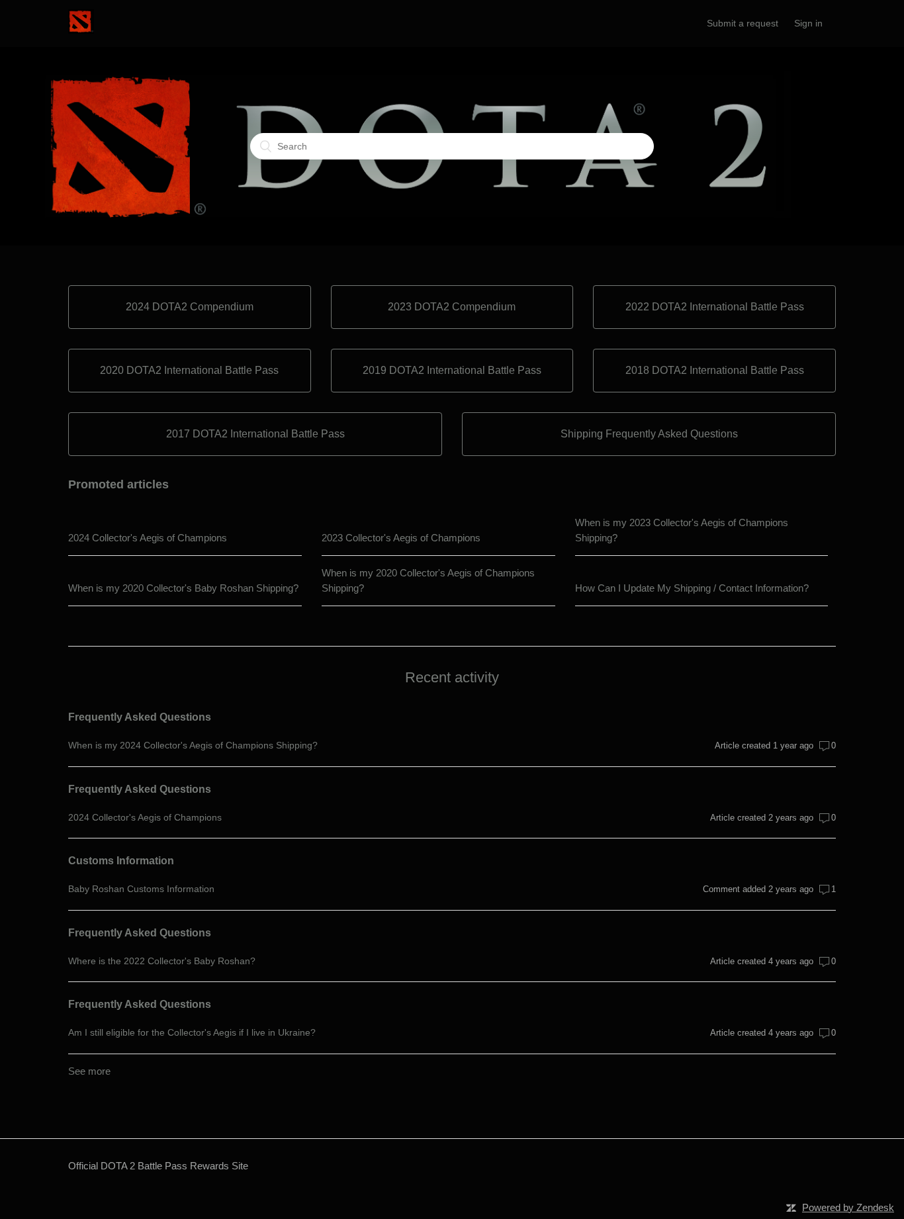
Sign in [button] (808, 23)
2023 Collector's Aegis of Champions (401, 537)
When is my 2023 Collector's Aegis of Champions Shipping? (681, 530)
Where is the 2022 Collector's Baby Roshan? (161, 961)
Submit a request (742, 23)
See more (89, 1071)
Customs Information (121, 860)
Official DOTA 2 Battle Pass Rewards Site (158, 1165)
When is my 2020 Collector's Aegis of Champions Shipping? (428, 580)
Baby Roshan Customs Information (141, 888)
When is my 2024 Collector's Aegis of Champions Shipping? (193, 745)
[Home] (81, 30)
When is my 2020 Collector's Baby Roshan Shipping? (183, 588)
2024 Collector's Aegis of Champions (147, 537)
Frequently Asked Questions (139, 717)
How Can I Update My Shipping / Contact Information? (692, 588)
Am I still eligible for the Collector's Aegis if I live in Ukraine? (192, 1032)
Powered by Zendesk (848, 1207)
